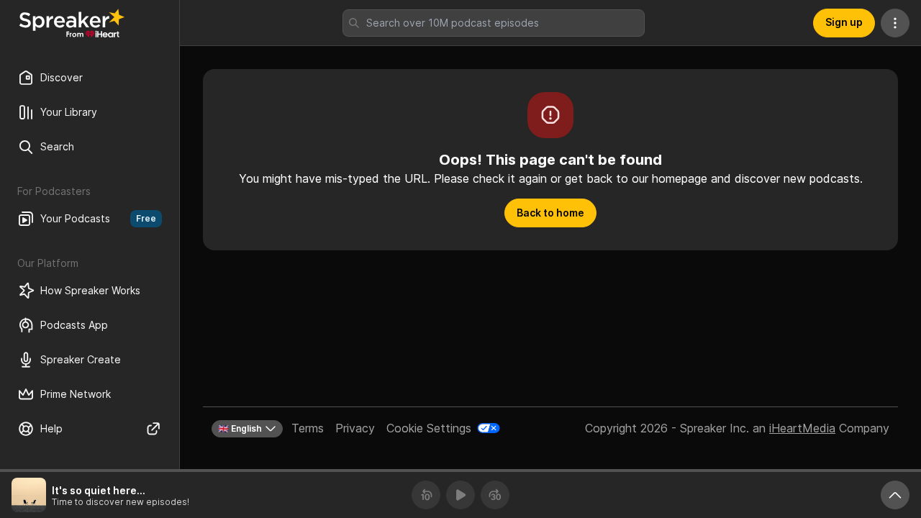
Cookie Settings (428, 428)
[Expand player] (895, 495)
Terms (307, 428)
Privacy (355, 428)
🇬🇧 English (240, 428)
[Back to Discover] (72, 23)
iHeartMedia (802, 428)
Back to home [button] (550, 212)
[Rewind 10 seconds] (426, 495)
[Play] (460, 495)
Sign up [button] (844, 22)
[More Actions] (895, 23)
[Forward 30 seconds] (495, 495)
